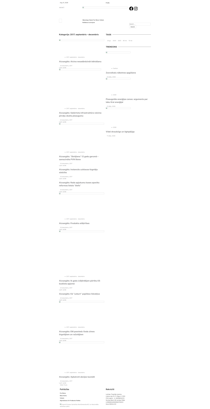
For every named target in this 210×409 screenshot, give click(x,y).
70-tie (130, 40)
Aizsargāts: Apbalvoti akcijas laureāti (77, 377)
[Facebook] (131, 9)
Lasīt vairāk (63, 67)
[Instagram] (136, 9)
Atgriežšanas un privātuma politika (70, 400)
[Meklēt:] (140, 24)
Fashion (115, 68)
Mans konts (63, 395)
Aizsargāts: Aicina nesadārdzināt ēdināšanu (80, 61)
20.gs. (109, 40)
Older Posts (63, 385)
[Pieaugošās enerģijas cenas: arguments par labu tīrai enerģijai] (128, 86)
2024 (114, 40)
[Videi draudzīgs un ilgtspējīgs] (128, 116)
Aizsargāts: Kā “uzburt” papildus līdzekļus (79, 294)
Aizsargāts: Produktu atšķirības (74, 223)
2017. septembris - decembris (75, 57)
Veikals (102, 20)
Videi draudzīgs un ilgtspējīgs (120, 131)
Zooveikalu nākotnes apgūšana (121, 73)
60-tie (125, 40)
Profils (108, 3)
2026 (114, 95)
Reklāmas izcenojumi (88, 22)
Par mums (96, 20)
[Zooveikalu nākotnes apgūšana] (128, 59)
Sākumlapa (85, 20)
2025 (119, 40)
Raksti (91, 20)
